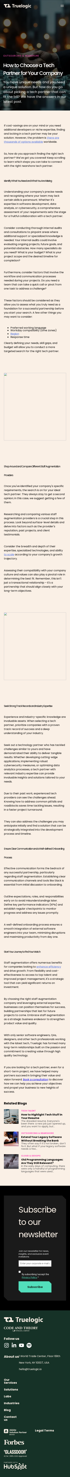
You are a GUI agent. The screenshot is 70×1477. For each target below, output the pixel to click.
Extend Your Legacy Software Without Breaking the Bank (41, 1138)
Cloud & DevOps (31, 1156)
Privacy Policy (29, 1277)
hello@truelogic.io (30, 1369)
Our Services (10, 1381)
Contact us (10, 1418)
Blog (7, 1410)
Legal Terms (44, 1430)
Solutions (11, 1389)
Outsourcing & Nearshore (37, 1133)
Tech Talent (28, 1111)
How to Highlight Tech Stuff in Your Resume (41, 1116)
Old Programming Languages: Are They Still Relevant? (42, 1161)
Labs (7, 1396)
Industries (11, 1403)
